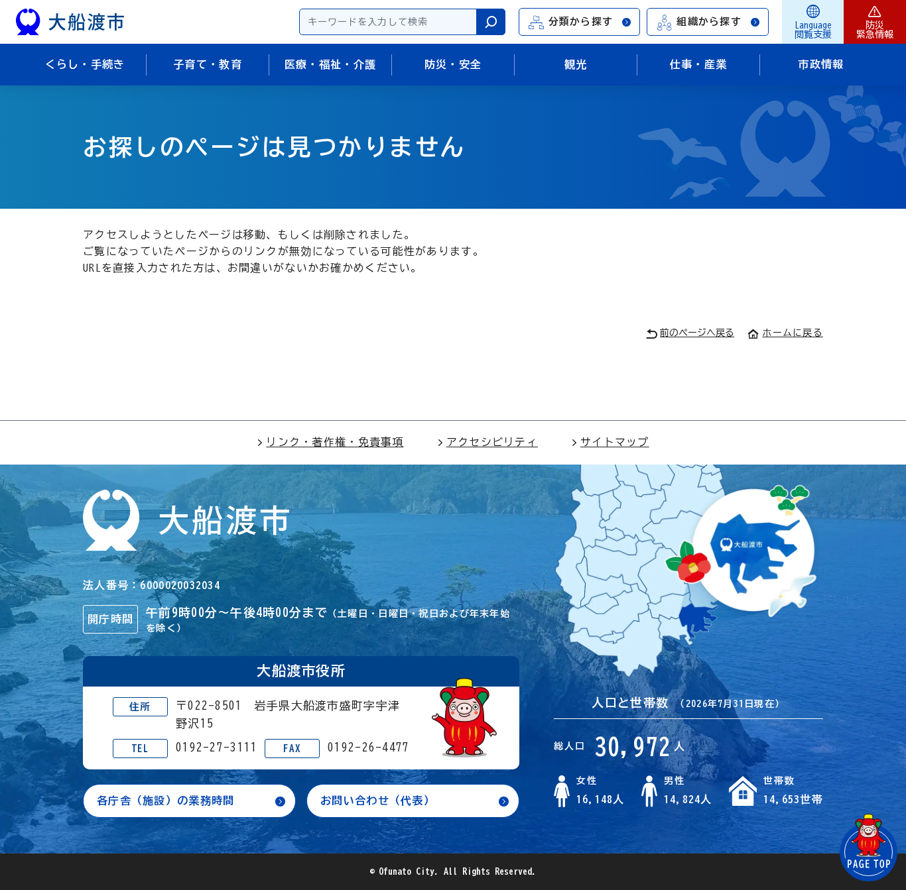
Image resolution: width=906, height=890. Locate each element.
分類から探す (581, 22)
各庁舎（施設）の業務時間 (165, 800)
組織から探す (709, 22)
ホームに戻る (792, 332)
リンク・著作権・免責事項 (334, 442)
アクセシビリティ (492, 442)
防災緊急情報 (874, 30)
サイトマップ (614, 442)
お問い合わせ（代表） (377, 800)
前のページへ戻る (697, 332)
